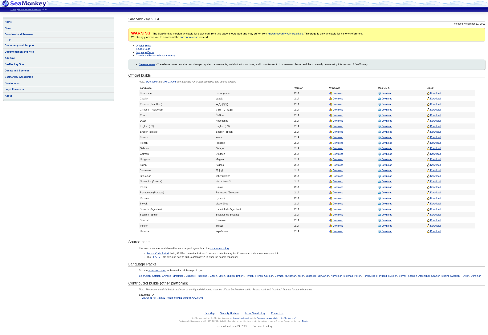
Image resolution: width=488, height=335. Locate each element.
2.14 (9, 39)
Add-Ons (10, 58)
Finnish (250, 275)
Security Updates (229, 313)
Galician (268, 275)
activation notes (157, 270)
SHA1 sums (170, 81)
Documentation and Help (19, 51)
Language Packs (145, 52)
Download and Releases (29, 9)
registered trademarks (240, 318)
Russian (392, 275)
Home (13, 9)
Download (338, 93)
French (259, 275)
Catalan (156, 275)
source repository (219, 248)
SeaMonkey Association (19, 76)
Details (305, 321)
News (8, 28)
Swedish (455, 275)
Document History (262, 326)
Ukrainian (476, 275)
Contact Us (277, 313)
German (279, 275)
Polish (357, 275)
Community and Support (19, 45)
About (8, 95)
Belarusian (145, 275)
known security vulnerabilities (285, 33)
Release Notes (147, 64)
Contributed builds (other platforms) (155, 55)
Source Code (143, 48)
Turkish (465, 275)
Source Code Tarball (158, 253)
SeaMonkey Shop (15, 64)
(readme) (171, 297)
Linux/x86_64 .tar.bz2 (153, 297)
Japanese (311, 275)
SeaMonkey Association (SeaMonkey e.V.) (276, 318)
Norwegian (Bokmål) (342, 275)
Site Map (209, 313)
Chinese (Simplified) (173, 275)
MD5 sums (152, 81)
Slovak (402, 275)
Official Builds (143, 45)
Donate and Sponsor (17, 70)
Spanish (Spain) (440, 275)
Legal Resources (14, 89)
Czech (213, 275)
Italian (301, 275)
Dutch (221, 275)
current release (189, 36)
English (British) (235, 275)
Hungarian (290, 275)
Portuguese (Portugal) (375, 275)
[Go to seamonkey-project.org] (25, 6)
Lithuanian (323, 275)
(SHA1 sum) (196, 297)
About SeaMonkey (255, 313)
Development (12, 83)
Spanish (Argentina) (419, 275)
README (157, 257)
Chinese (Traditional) (197, 275)
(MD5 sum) (182, 297)
